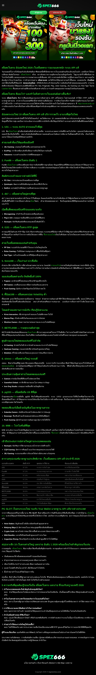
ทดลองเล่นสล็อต (8, 366)
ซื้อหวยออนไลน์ (49, 235)
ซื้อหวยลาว (55, 433)
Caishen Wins (7, 89)
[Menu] (3, 5)
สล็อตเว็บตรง (26, 75)
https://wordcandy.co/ (86, 104)
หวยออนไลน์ (56, 265)
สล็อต (32, 201)
